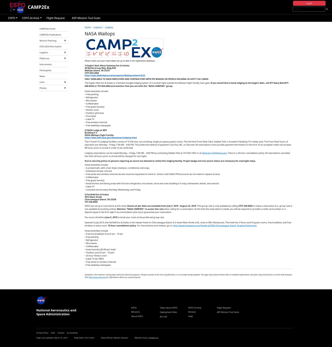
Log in (309, 3)
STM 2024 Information (50, 46)
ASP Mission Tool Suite (86, 18)
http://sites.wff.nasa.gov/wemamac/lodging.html (111, 137)
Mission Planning (47, 41)
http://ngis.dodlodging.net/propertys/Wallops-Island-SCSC (115, 75)
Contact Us (153, 338)
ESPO (11, 18)
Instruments (46, 64)
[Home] (18, 7)
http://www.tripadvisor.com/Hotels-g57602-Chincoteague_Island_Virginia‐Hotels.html (215, 225)
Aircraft (163, 316)
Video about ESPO (169, 307)
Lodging (109, 27)
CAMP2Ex (38, 7)
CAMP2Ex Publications (50, 34)
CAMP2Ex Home (47, 28)
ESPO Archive (30, 18)
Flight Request (55, 18)
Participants (45, 70)
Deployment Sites (168, 312)
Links (42, 83)
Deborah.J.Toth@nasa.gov (214, 153)
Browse (192, 311)
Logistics (43, 53)
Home (88, 27)
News (42, 76)
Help (190, 316)
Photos (43, 89)
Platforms (44, 59)
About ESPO (137, 316)
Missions (135, 311)
